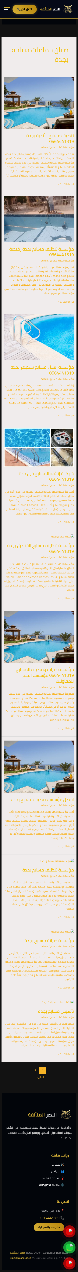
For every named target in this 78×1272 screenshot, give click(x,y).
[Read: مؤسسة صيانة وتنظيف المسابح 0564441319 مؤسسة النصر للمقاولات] (39, 636)
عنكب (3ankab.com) (20, 1258)
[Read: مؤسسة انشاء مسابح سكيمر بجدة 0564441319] (39, 337)
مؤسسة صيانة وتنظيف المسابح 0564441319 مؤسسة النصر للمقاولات (45, 675)
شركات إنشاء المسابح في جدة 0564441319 (46, 476)
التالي (39, 1076)
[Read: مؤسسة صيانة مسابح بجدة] (62, 931)
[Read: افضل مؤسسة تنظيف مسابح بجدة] (39, 766)
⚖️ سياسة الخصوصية (51, 1185)
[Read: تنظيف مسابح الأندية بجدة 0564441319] (39, 102)
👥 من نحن (57, 1171)
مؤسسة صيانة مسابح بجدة (49, 940)
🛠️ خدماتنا (58, 1164)
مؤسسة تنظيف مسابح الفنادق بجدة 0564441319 (40, 548)
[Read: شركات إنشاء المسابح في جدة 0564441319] (39, 447)
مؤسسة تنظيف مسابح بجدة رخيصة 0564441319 (41, 252)
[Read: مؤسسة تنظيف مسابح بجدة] (57, 860)
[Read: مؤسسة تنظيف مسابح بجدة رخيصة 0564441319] (39, 218)
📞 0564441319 (52, 1218)
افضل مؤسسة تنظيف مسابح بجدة (42, 799)
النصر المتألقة (18, 1252)
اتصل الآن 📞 (24, 9)
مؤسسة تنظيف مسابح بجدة (48, 870)
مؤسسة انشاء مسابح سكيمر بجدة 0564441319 (42, 370)
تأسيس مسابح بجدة (56, 1011)
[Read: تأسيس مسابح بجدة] (58, 1002)
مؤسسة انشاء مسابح (62, 147)
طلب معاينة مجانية (49, 1227)
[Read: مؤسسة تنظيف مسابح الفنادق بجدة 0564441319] (62, 536)
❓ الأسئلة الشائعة (53, 1178)
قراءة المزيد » (66, 184)
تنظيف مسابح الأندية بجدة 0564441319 (50, 138)
